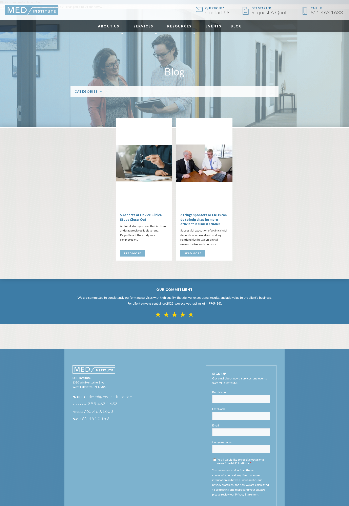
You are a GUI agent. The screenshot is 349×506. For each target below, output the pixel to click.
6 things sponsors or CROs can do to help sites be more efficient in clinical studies (203, 219)
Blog (236, 26)
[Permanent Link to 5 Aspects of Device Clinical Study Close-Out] (144, 163)
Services (143, 26)
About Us (108, 26)
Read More (132, 253)
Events (214, 26)
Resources (179, 26)
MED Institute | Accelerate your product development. (31, 10)
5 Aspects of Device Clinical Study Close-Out (141, 217)
